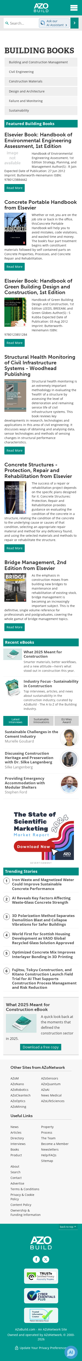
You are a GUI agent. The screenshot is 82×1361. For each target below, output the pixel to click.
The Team (48, 1138)
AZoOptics (17, 1101)
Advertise (17, 1183)
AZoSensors (49, 1078)
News (14, 1127)
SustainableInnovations (41, 720)
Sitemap (47, 1161)
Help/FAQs (48, 1155)
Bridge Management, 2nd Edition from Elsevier (35, 565)
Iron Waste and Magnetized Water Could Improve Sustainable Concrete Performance (43, 884)
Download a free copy (41, 1047)
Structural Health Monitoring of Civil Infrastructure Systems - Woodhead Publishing (39, 365)
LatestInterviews (15, 720)
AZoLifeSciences (53, 1101)
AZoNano (17, 1084)
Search (15, 1172)
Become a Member (55, 1144)
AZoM (14, 1078)
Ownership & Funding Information (25, 1212)
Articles (15, 1132)
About (14, 1166)
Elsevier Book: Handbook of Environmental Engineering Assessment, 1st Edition (38, 140)
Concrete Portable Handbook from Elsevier (40, 205)
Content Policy (20, 1205)
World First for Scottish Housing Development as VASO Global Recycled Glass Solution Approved (43, 938)
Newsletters (50, 1149)
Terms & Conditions (24, 1189)
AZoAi (45, 1090)
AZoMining (18, 1107)
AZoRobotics (19, 1090)
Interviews (18, 1144)
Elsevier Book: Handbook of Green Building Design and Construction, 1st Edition (38, 286)
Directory (17, 1138)
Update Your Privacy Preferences (43, 1348)
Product (16, 1155)
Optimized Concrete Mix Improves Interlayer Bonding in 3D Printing (43, 954)
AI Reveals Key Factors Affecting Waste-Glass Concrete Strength (41, 900)
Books (14, 1149)
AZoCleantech (20, 1095)
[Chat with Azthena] (71, 1352)
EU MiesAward (66, 720)
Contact (16, 1178)
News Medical (51, 1095)
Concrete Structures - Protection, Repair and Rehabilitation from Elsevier (38, 470)
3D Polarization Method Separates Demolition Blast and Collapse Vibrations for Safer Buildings (43, 920)
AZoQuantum (51, 1084)
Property (47, 1127)
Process (46, 1132)
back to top (67, 1227)
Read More (15, 188)
